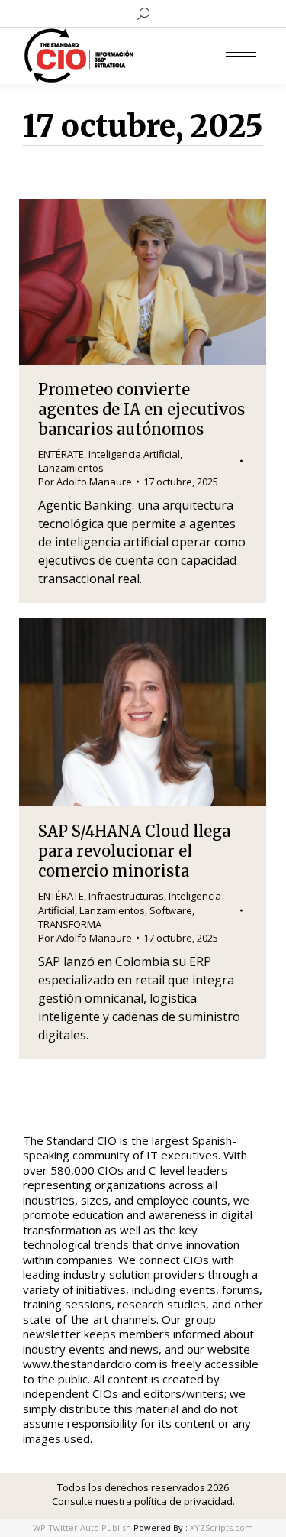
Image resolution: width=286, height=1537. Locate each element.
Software (170, 910)
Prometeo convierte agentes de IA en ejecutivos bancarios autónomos (141, 409)
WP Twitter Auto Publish (82, 1527)
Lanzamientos (71, 468)
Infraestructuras (126, 896)
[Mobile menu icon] (241, 56)
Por (85, 481)
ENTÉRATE (61, 454)
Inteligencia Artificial (134, 454)
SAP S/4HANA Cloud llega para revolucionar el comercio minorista (134, 851)
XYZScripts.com (221, 1527)
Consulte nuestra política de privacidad (142, 1501)
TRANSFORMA (69, 924)
